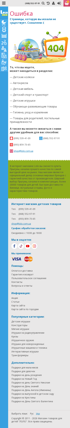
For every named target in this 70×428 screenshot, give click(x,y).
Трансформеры (19, 355)
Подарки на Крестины (23, 397)
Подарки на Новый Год (24, 378)
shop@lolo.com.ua (23, 151)
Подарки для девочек (23, 371)
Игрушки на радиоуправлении (27, 332)
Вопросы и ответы (21, 285)
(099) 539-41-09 (22, 138)
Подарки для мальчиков (24, 367)
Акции (14, 298)
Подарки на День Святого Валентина (32, 401)
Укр (38, 413)
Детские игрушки (20, 321)
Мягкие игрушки (20, 329)
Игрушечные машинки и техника (29, 347)
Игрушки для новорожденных (27, 344)
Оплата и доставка (22, 270)
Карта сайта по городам (25, 309)
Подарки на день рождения (26, 375)
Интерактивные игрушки (25, 351)
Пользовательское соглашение (28, 278)
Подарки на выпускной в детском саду (32, 393)
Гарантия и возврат (22, 274)
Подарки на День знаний (25, 386)
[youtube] (28, 246)
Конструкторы (19, 325)
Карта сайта (18, 305)
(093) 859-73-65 (22, 144)
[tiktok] (21, 246)
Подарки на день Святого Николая (30, 382)
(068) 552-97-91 (32, 3)
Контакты (16, 282)
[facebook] (14, 246)
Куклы (14, 336)
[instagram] (34, 246)
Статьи (15, 301)
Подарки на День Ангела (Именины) (31, 390)
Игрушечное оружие (22, 340)
